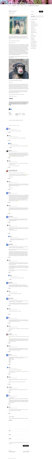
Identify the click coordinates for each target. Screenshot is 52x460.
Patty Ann (10, 150)
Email (9, 434)
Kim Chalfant (11, 244)
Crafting (22, 5)
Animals (14, 120)
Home (9, 5)
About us (11, 120)
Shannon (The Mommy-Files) (13, 170)
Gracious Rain (19, 3)
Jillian (11, 143)
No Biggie (32, 38)
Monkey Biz (10, 113)
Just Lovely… (23, 113)
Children (17, 120)
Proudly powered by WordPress (12, 458)
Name (10, 430)
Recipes (18, 5)
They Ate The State (33, 48)
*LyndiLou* (10, 387)
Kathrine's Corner (33, 31)
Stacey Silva (10, 282)
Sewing (25, 5)
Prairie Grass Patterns (33, 41)
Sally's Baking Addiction (34, 45)
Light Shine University (33, 32)
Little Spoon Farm (33, 35)
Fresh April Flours (33, 22)
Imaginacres (32, 28)
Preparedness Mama (33, 42)
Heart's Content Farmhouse (34, 25)
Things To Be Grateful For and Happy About (33, 5)
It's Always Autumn (33, 29)
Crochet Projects (14, 5)
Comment (10, 420)
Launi (16, 10)
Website (10, 438)
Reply (9, 132)
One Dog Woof (32, 39)
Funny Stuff (21, 120)
